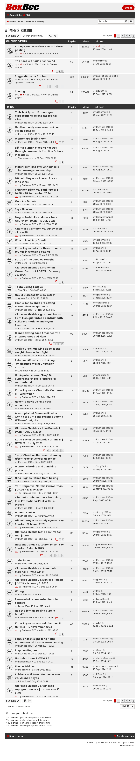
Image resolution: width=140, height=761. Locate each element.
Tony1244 (101, 466)
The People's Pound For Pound (35, 61)
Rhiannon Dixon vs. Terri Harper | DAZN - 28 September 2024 (36, 191)
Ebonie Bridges (25, 666)
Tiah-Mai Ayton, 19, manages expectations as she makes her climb (36, 115)
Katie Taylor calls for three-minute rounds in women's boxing (38, 249)
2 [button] (118, 35)
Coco (99, 650)
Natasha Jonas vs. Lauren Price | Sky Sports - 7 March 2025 (39, 546)
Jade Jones (23, 560)
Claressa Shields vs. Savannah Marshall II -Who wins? (35, 570)
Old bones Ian (25, 473)
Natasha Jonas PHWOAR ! (32, 658)
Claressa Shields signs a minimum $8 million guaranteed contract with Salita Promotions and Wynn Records (39, 320)
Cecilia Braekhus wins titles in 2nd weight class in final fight (37, 350)
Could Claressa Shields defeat (35, 295)
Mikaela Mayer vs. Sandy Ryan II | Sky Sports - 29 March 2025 (39, 522)
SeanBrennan (103, 217)
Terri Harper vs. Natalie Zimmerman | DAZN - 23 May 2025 (39, 487)
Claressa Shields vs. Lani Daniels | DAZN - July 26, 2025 (37, 429)
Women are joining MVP (30, 138)
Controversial (25, 617)
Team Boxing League (29, 287)
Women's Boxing (18, 30)
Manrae (22, 79)
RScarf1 (100, 247)
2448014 (100, 228)
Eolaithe (100, 60)
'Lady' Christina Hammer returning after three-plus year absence (38, 456)
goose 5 (22, 298)
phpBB (100, 742)
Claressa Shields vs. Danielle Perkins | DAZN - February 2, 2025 (39, 581)
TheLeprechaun (26, 158)
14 (59, 86)
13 (55, 86)
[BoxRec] (31, 7)
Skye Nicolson (24, 209)
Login (128, 7)
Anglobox (23, 370)
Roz (20, 594)
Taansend (23, 243)
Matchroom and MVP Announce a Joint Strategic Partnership (37, 168)
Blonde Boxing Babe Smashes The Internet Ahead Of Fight (37, 334)
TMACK (21, 290)
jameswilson (103, 544)
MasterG (22, 262)
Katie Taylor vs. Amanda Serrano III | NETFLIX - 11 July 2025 (39, 441)
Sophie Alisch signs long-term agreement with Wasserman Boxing (39, 640)
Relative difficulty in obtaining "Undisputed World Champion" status (35, 363)
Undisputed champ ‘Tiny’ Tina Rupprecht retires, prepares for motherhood (35, 378)
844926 (100, 91)
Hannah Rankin (25, 512)
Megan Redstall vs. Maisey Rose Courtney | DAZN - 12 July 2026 (36, 219)
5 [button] (129, 35)
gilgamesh (102, 111)
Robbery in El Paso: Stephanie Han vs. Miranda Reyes (37, 676)
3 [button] (122, 35)
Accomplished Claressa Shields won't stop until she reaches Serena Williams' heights (39, 416)
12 (51, 86)
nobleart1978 (25, 661)
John (21, 53)
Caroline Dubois (25, 201)
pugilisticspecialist (106, 75)
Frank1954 (23, 606)
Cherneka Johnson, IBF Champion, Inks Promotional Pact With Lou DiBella (38, 501)
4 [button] (126, 35)
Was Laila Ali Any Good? (30, 240)
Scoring (20, 91)
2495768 (101, 189)
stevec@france (104, 658)
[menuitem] (26, 15)
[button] (133, 36)
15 (62, 86)
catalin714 (101, 302)
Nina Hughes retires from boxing (36, 478)
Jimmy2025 (102, 512)
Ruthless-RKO (25, 122)
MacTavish (24, 669)
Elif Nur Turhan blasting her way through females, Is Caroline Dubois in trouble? (39, 151)
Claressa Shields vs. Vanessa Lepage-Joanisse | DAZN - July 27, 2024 (37, 689)
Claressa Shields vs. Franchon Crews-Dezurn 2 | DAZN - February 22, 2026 (37, 271)
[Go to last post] (104, 46)
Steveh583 (23, 408)
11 (48, 86)
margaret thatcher (106, 666)
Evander (100, 685)
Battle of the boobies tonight (34, 259)
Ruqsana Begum (26, 650)
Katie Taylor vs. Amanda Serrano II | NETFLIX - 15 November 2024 (38, 625)
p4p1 (98, 623)
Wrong (19, 591)
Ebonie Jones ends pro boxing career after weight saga (35, 304)
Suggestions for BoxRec (30, 76)
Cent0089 (101, 267)
